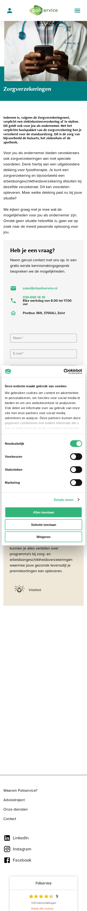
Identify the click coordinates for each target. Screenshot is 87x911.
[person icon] (9, 10)
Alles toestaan (43, 512)
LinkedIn (21, 838)
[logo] (43, 10)
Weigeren (43, 537)
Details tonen (63, 499)
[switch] (76, 456)
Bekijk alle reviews (42, 908)
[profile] (9, 10)
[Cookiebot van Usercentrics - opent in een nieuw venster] (63, 371)
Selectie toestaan (43, 524)
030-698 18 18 (34, 297)
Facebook (22, 860)
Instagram (22, 849)
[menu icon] (77, 10)
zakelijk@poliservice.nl (40, 288)
